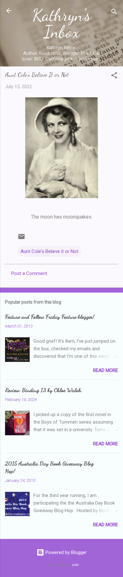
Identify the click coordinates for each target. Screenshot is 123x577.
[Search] (114, 12)
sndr (75, 565)
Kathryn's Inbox (61, 23)
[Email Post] (21, 239)
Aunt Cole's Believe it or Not (49, 251)
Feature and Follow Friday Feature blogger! (49, 316)
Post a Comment (29, 273)
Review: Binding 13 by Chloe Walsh (43, 389)
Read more (105, 370)
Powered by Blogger (65, 552)
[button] (114, 76)
